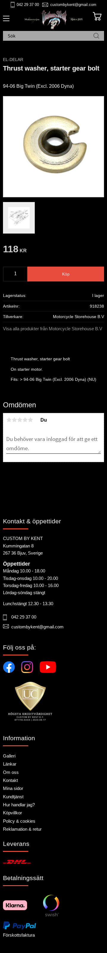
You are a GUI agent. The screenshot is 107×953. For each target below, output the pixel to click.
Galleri (9, 755)
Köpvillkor (12, 812)
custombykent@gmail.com (73, 4)
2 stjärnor (14, 419)
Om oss (11, 772)
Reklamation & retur (22, 829)
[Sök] (96, 36)
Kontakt (10, 780)
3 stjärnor (19, 419)
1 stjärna (9, 419)
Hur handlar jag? (19, 804)
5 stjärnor (30, 419)
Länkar (9, 763)
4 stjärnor (25, 419)
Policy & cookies (19, 821)
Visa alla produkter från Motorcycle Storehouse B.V (52, 328)
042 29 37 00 (28, 4)
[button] (5, 20)
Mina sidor (13, 788)
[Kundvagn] (97, 16)
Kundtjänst (13, 796)
